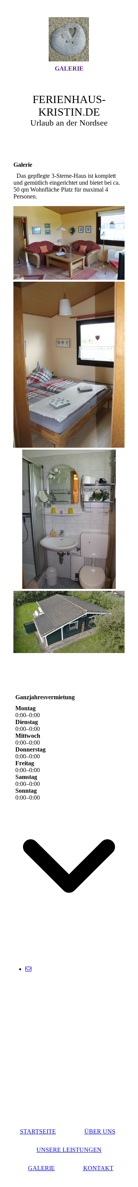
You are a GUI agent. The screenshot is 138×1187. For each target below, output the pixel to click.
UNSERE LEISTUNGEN (69, 1150)
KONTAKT (98, 1168)
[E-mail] (28, 969)
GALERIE (69, 68)
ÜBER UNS (99, 1131)
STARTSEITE (38, 1131)
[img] (69, 39)
